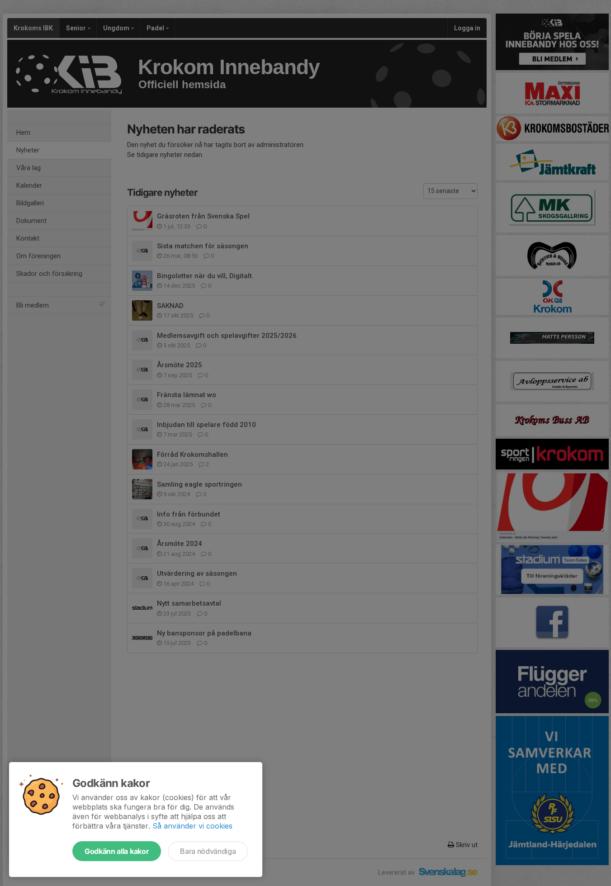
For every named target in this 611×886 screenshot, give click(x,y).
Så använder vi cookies (192, 825)
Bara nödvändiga (208, 851)
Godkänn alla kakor (117, 851)
